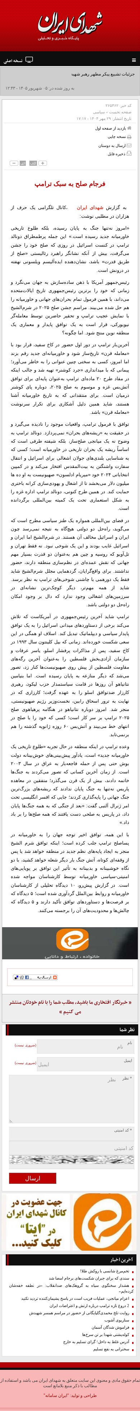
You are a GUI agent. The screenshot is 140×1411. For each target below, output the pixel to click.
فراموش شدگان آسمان (110, 1327)
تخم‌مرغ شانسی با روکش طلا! (104, 1271)
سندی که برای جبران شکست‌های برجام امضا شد (89, 1278)
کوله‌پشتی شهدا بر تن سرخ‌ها (105, 1335)
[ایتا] (70, 943)
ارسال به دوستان (112, 145)
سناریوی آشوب (116, 1320)
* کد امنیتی (123, 1130)
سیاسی (99, 112)
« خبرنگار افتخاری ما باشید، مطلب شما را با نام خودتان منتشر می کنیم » (70, 1007)
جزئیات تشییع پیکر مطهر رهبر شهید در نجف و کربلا (89, 74)
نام (129, 1043)
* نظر (127, 1078)
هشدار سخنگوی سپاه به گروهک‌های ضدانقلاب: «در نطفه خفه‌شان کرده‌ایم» (71, 1288)
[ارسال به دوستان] (129, 145)
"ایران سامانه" (56, 1395)
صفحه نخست (120, 112)
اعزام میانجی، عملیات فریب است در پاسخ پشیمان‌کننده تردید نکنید (75, 1299)
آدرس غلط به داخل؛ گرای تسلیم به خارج (96, 1342)
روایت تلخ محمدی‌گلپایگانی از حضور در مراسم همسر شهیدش (79, 1313)
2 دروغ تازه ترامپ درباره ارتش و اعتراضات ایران (89, 1306)
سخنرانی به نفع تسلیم (111, 1349)
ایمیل (128, 1061)
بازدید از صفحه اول (111, 128)
